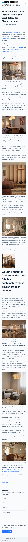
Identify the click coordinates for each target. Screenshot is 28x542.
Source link (5, 482)
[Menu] (25, 3)
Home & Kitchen (13, 24)
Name (4, 498)
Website (5, 507)
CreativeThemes (6, 540)
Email (4, 502)
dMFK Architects (18, 47)
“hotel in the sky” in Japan (14, 469)
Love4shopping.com (11, 5)
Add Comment (7, 512)
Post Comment (7, 531)
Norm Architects (13, 32)
